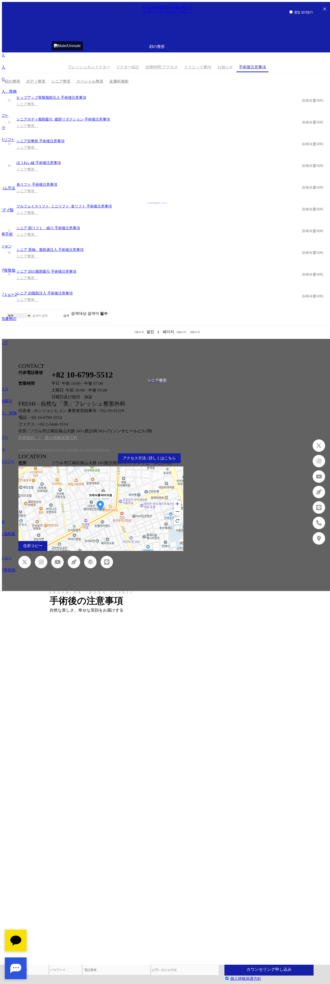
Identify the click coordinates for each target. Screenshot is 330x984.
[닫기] (325, 9)
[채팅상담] (15, 954)
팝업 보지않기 (303, 12)
